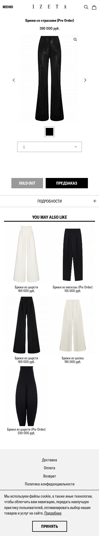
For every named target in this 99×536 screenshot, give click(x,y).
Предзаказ (66, 183)
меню (8, 7)
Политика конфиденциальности (49, 483)
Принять (49, 526)
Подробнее (53, 513)
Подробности (49, 201)
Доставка (49, 459)
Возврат (49, 476)
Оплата (49, 467)
